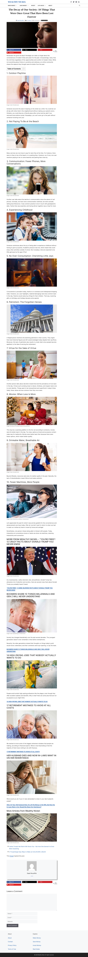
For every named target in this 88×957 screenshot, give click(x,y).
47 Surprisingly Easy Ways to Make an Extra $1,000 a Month (27, 852)
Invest (33, 5)
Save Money (23, 5)
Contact (10, 941)
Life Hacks (41, 5)
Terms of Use (12, 949)
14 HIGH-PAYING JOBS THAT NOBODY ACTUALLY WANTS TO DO (27, 701)
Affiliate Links (44, 20)
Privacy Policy (12, 945)
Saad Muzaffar (20, 20)
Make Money (11, 5)
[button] (22, 69)
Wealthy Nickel (17, 2)
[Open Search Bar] (79, 5)
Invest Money (37, 945)
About (50, 5)
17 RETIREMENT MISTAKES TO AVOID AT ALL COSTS (23, 751)
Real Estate (36, 949)
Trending (29, 20)
